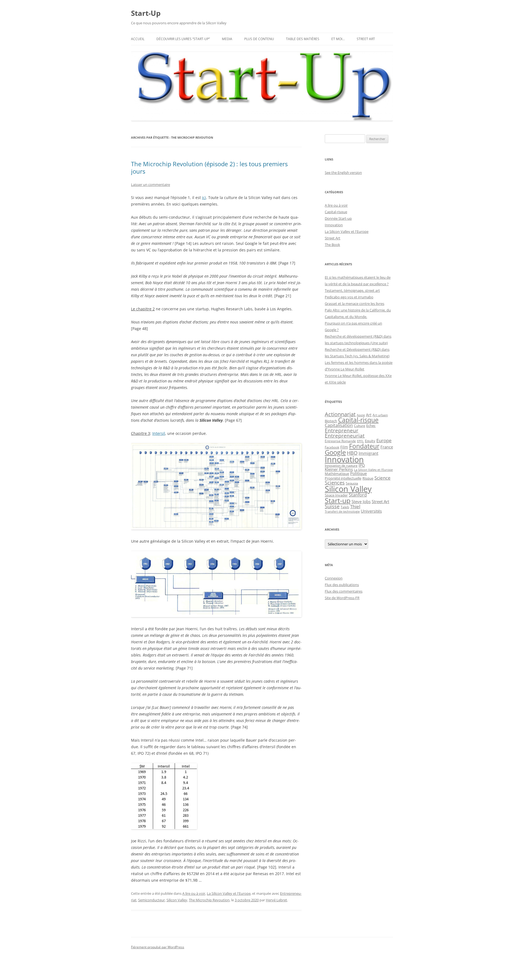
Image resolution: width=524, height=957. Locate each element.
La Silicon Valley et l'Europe (229, 893)
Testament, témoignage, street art (352, 290)
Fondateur (364, 446)
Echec (371, 425)
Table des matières (302, 39)
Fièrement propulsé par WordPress (157, 947)
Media (227, 39)
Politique (358, 473)
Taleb (345, 507)
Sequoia (352, 483)
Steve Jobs (361, 501)
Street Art (366, 39)
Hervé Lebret (276, 899)
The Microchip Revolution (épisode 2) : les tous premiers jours (209, 167)
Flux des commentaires (343, 591)
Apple (361, 415)
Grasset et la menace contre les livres (354, 303)
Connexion (334, 578)
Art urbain (380, 415)
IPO (362, 465)
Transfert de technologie (342, 511)
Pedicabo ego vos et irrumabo (349, 297)
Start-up (337, 500)
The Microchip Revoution (209, 899)
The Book (332, 244)
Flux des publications (342, 584)
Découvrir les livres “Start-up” (183, 39)
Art (368, 414)
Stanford (358, 495)
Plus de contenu (259, 39)
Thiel (355, 506)
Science (382, 478)
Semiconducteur (151, 899)
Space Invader (336, 495)
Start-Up (145, 13)
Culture (359, 425)
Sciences (335, 482)
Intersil (158, 433)
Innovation (334, 224)
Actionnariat (340, 414)
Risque (367, 478)
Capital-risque (336, 211)
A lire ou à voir (193, 893)
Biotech (331, 421)
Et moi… (338, 39)
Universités (371, 511)
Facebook (332, 447)
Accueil (137, 39)
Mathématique (337, 473)
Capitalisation (339, 425)
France (386, 447)
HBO (352, 453)
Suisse (332, 506)
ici (204, 197)
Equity (370, 441)
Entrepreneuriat (345, 435)
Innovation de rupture (341, 465)
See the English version (343, 172)
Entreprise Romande (340, 441)
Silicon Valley (176, 899)
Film (344, 447)
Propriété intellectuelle (343, 478)
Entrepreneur (341, 430)
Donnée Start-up (338, 218)
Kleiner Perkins (339, 469)
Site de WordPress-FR (342, 597)
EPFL (360, 441)
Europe (384, 440)
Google (335, 452)
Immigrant (368, 453)
